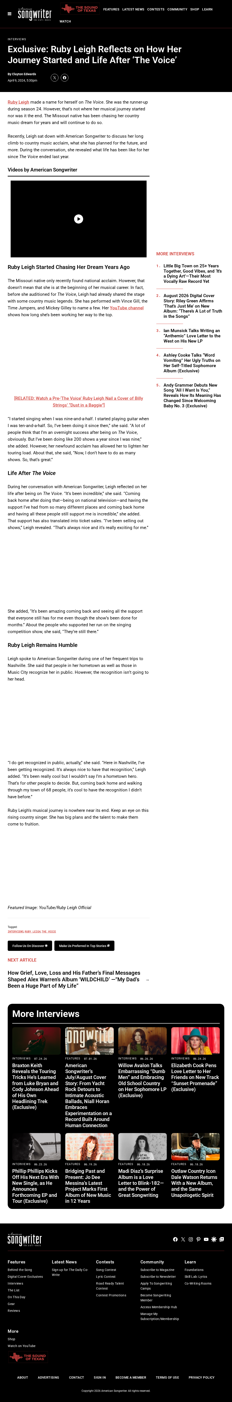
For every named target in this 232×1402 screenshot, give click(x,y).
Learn (207, 9)
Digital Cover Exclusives (25, 1276)
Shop (194, 9)
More (13, 1331)
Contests (155, 9)
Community (177, 9)
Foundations (194, 1270)
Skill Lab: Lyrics (196, 1276)
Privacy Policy (202, 1377)
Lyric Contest (106, 1276)
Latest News (133, 9)
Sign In (100, 1377)
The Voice (49, 931)
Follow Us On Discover (28, 946)
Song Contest (106, 1270)
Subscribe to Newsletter (158, 1276)
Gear (11, 1304)
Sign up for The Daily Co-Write (70, 1272)
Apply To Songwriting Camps (156, 1286)
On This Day (17, 1297)
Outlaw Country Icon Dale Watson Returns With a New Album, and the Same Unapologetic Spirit (194, 1183)
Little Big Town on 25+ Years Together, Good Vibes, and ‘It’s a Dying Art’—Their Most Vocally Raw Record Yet (193, 273)
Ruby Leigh (18, 102)
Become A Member (131, 1377)
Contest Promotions (111, 1295)
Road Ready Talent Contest (110, 1286)
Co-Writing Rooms (198, 1283)
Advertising (48, 1377)
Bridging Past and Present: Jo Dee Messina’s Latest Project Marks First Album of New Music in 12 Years (88, 1186)
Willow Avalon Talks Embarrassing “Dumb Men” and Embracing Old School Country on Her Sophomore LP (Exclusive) (142, 1080)
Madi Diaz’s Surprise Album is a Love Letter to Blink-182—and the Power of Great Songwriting (141, 1183)
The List (13, 1290)
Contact (76, 1377)
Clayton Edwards (24, 74)
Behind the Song (20, 1270)
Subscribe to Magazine (157, 1270)
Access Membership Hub (158, 1307)
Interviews (17, 39)
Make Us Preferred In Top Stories (83, 946)
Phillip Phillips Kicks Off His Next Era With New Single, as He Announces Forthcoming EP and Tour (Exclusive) (35, 1186)
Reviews (14, 1311)
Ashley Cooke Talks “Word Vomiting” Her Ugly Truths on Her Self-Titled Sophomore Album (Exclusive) (192, 363)
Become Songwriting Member (155, 1297)
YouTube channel (127, 308)
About (22, 1377)
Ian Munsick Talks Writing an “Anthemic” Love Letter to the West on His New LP (192, 336)
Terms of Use (167, 1377)
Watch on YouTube (22, 1346)
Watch (65, 21)
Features (111, 9)
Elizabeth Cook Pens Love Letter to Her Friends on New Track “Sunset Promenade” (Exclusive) (195, 1077)
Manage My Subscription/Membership (159, 1316)
